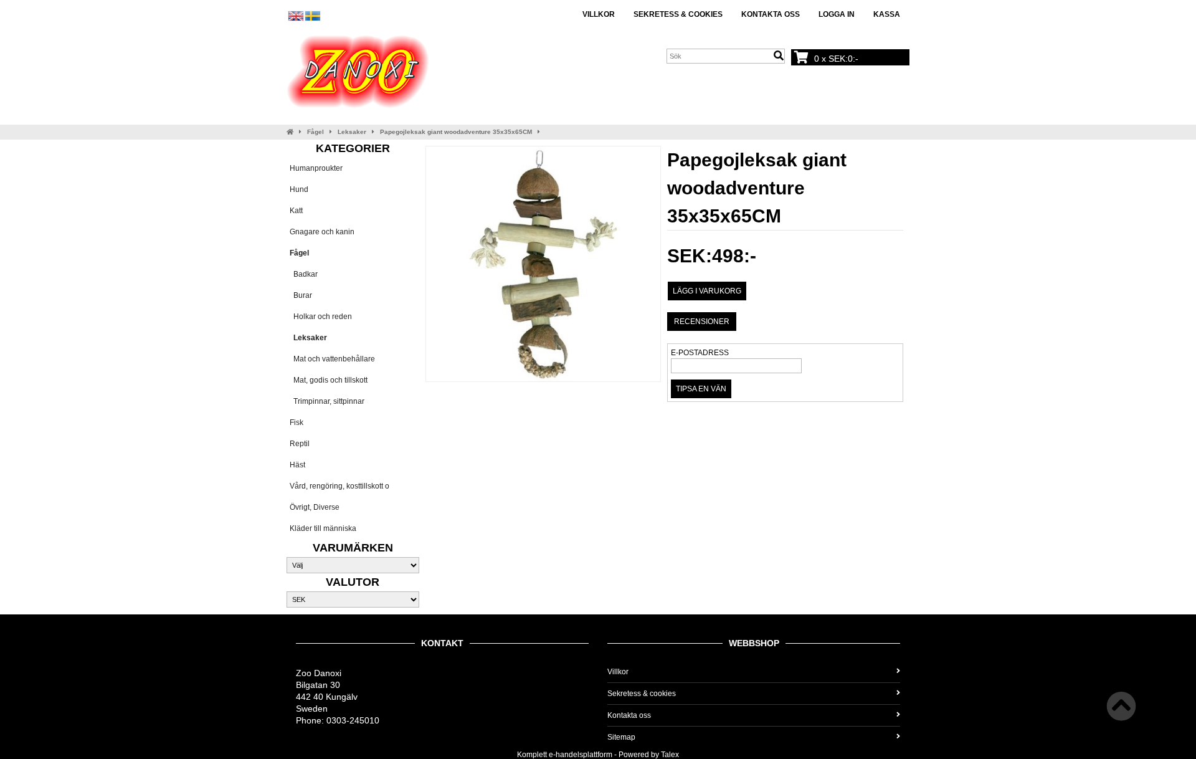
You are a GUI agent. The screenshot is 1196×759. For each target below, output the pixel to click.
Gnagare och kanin (322, 231)
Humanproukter (316, 168)
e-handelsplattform (580, 754)
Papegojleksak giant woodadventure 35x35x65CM (456, 131)
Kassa (886, 14)
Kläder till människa (323, 528)
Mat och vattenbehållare (332, 359)
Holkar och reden (321, 316)
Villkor (598, 14)
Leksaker (352, 131)
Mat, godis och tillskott (329, 380)
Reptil (300, 443)
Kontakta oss (770, 14)
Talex (670, 754)
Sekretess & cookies (678, 14)
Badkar (304, 274)
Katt (296, 210)
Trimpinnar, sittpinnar (327, 401)
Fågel (315, 131)
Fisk (296, 422)
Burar (301, 295)
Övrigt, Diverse (314, 507)
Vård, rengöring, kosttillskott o (339, 486)
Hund (299, 189)
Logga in (837, 14)
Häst (297, 465)
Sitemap (621, 737)
